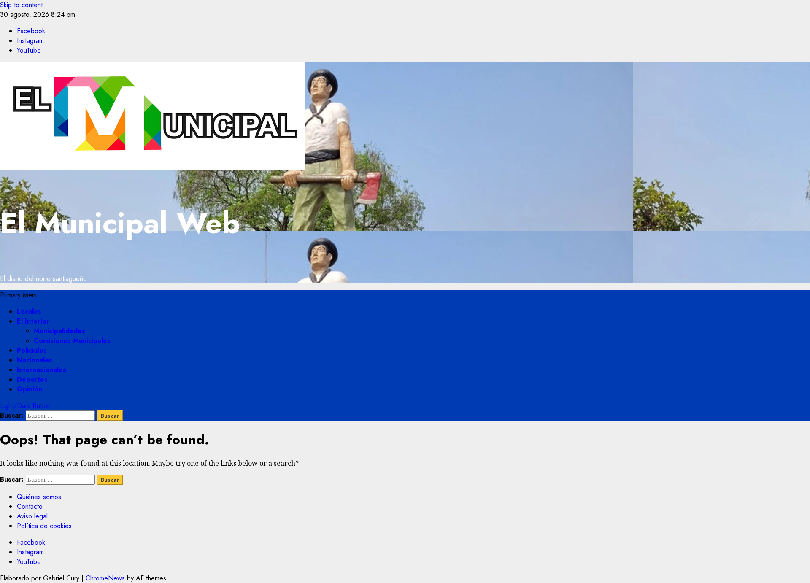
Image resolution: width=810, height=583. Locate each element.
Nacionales (34, 360)
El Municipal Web (120, 223)
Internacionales (41, 370)
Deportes (32, 379)
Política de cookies (44, 526)
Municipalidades (59, 331)
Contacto (30, 506)
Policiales (32, 350)
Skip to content (21, 5)
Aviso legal (32, 516)
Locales (29, 311)
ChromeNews (105, 578)
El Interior (33, 321)
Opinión (29, 389)
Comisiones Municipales (72, 340)
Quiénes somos (39, 497)
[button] (19, 295)
